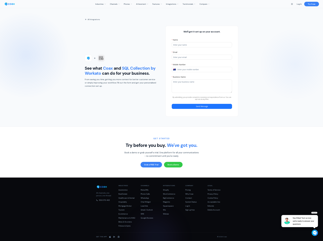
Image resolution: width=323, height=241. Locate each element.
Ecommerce (123, 214)
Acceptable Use (214, 202)
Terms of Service (214, 190)
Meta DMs (145, 190)
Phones (127, 4)
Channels (113, 4)
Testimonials (188, 4)
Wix (164, 210)
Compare (203, 4)
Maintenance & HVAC (126, 218)
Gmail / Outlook (147, 210)
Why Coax (189, 194)
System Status (191, 202)
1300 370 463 (104, 200)
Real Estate (122, 194)
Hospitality (122, 202)
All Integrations (94, 19)
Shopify (166, 190)
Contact (188, 198)
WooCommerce (169, 194)
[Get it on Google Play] (114, 237)
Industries (99, 4)
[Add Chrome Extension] (118, 237)
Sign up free (190, 210)
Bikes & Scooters (125, 222)
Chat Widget (146, 202)
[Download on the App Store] (110, 237)
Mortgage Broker (125, 206)
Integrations (171, 4)
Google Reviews (147, 218)
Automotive (123, 190)
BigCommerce (168, 198)
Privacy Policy (213, 194)
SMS (142, 214)
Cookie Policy (213, 198)
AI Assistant (141, 4)
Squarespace (168, 206)
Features (156, 4)
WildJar (166, 214)
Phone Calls (145, 194)
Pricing (188, 190)
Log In (299, 4)
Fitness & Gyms (124, 226)
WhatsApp (145, 198)
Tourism (121, 210)
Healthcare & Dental (126, 198)
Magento (166, 202)
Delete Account (214, 210)
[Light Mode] (292, 4)
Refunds (211, 206)
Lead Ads (144, 206)
